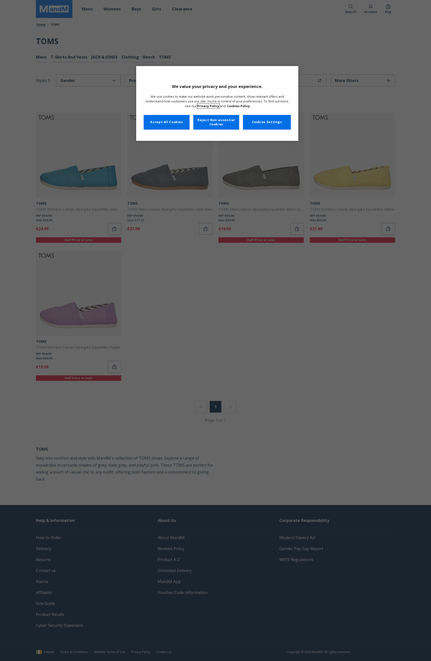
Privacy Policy (208, 106)
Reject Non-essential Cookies (216, 122)
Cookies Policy (238, 106)
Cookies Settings (267, 122)
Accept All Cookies (166, 122)
